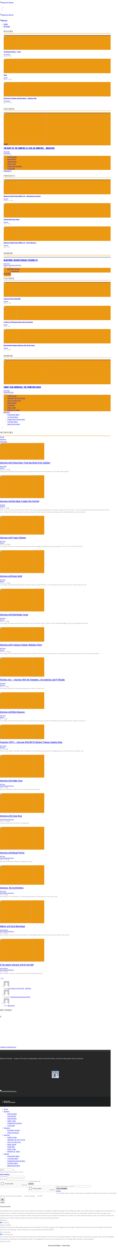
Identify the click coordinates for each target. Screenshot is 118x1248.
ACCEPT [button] (40, 1196)
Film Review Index (13, 415)
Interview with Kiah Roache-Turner (14, 614)
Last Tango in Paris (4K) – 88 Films (19, 988)
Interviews (11, 405)
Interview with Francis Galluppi (13, 537)
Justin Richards (4, 930)
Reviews (7, 26)
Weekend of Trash (13, 410)
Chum (5, 75)
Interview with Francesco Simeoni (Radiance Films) (21, 644)
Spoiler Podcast (13, 271)
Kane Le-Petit (3, 746)
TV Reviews (11, 1126)
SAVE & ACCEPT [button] (5, 1241)
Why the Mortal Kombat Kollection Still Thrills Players (19, 345)
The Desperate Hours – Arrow (12, 52)
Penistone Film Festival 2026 (12, 299)
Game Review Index (13, 424)
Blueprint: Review (8, 265)
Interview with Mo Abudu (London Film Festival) (19, 501)
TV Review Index (12, 417)
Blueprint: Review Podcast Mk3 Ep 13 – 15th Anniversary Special (22, 196)
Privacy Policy (66, 1245)
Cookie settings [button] (29, 1196)
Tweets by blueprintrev (8, 1047)
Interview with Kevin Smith (11, 576)
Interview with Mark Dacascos (12, 711)
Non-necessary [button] (5, 1232)
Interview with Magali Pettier (12, 852)
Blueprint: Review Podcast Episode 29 (21, 260)
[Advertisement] (55, 1032)
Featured (6, 199)
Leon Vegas (3, 541)
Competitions (12, 396)
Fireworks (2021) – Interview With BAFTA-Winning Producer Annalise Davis (31, 742)
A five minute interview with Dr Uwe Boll (17, 964)
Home (6, 1109)
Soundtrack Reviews (14, 166)
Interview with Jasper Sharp (11, 219)
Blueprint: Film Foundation (9, 1102)
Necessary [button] (3, 1220)
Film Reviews (7, 54)
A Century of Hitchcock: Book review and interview (18, 322)
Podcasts (8, 171)
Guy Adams (3, 683)
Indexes (7, 412)
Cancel (58, 1191)
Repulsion (11, 1006)
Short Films (11, 164)
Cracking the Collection (16, 398)
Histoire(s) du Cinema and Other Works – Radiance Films (20, 98)
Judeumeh (2, 505)
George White (3, 466)
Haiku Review (11, 403)
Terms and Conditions (54, 1245)
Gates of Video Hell (14, 401)
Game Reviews (12, 162)
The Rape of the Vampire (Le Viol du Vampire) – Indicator (29, 148)
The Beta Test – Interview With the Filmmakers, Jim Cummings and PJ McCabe (32, 679)
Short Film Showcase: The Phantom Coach (22, 387)
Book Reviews (12, 157)
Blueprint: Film (7, 1101)
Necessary (5, 1223)
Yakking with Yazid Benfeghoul (12, 926)
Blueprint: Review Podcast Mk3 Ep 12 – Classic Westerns (20, 243)
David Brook (7, 263)
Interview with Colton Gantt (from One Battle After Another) (25, 462)
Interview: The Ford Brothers (12, 887)
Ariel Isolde (6, 151)
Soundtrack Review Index (16, 419)
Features (7, 274)
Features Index (12, 422)
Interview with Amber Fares (11, 780)
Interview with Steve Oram (11, 815)
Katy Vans (2, 784)
